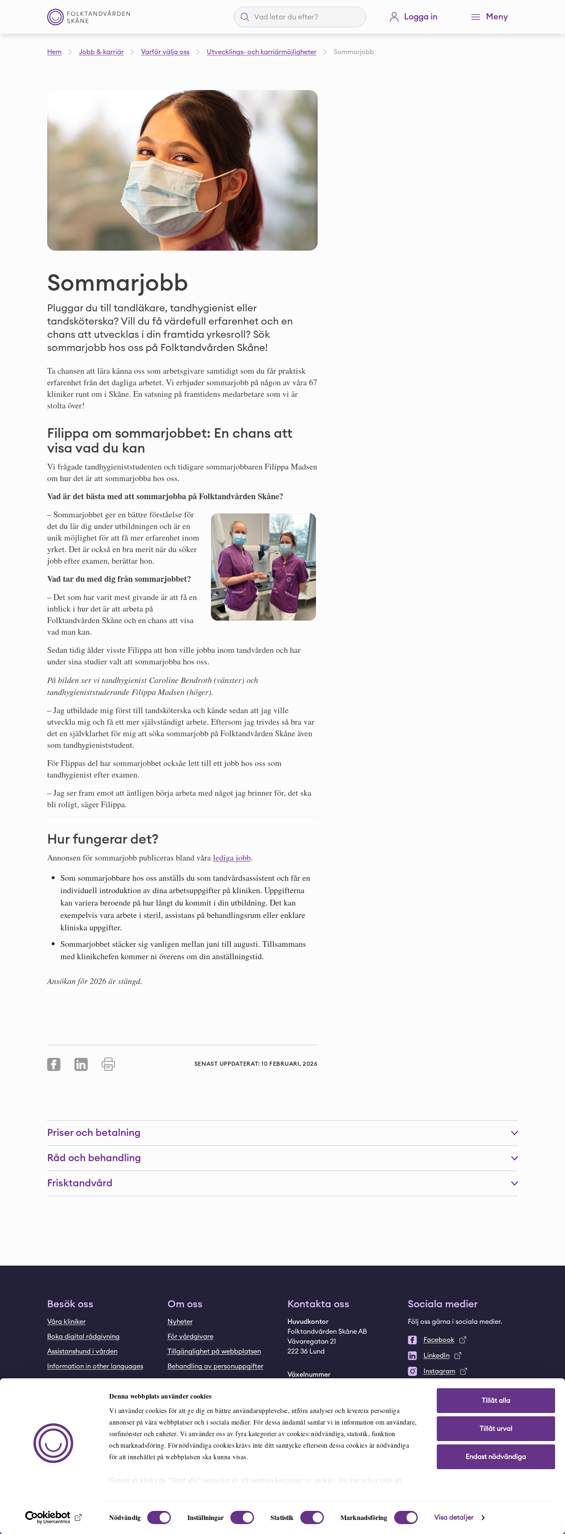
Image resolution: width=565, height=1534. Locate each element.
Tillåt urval (496, 1428)
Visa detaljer (454, 1517)
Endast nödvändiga (496, 1456)
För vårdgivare (190, 1336)
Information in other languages (95, 1366)
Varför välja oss (165, 52)
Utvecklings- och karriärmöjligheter (261, 52)
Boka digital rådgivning (83, 1336)
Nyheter (180, 1321)
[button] (282, 1133)
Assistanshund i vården (82, 1351)
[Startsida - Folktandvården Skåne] (88, 17)
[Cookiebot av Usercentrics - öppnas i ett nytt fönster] (53, 1517)
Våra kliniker (66, 1321)
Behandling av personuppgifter (215, 1366)
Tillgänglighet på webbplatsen (214, 1351)
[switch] (242, 1517)
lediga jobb (232, 857)
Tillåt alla (496, 1400)
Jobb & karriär (101, 52)
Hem (54, 52)
